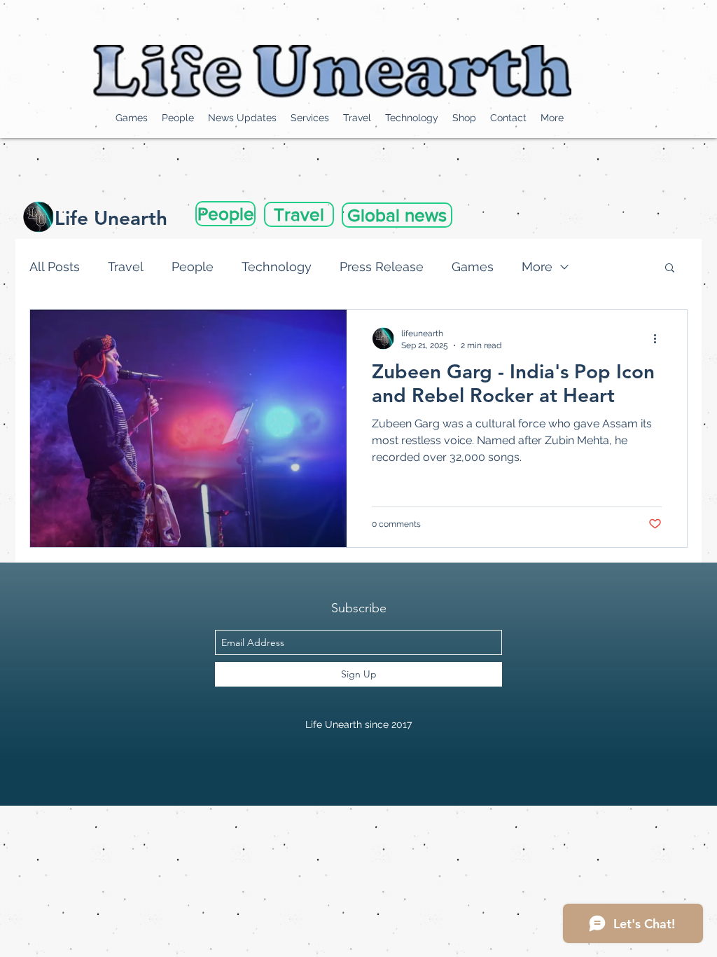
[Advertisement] (255, 837)
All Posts (54, 266)
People (193, 266)
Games (473, 266)
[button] (669, 268)
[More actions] (659, 338)
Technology (277, 266)
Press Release (382, 266)
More (537, 266)
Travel (126, 266)
